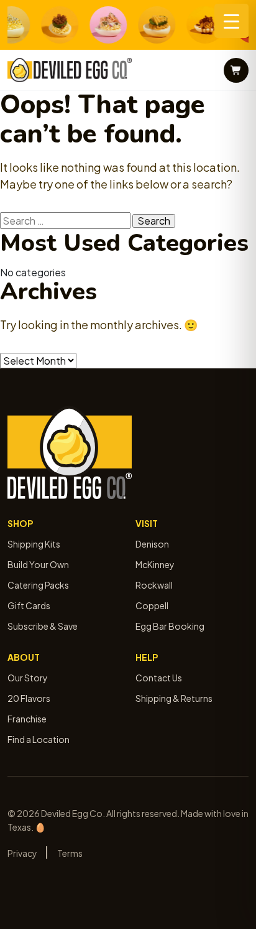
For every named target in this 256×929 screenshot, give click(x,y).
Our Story (27, 677)
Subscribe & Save (42, 626)
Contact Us (158, 677)
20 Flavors (28, 698)
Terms (70, 853)
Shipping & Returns (174, 698)
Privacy (22, 853)
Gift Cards (28, 605)
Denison (152, 543)
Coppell (151, 605)
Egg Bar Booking (169, 626)
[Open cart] (236, 70)
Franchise (27, 718)
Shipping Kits (33, 543)
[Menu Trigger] (231, 21)
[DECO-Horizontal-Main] (69, 70)
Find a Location (38, 739)
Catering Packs (38, 585)
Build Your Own (38, 564)
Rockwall (154, 585)
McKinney (155, 564)
